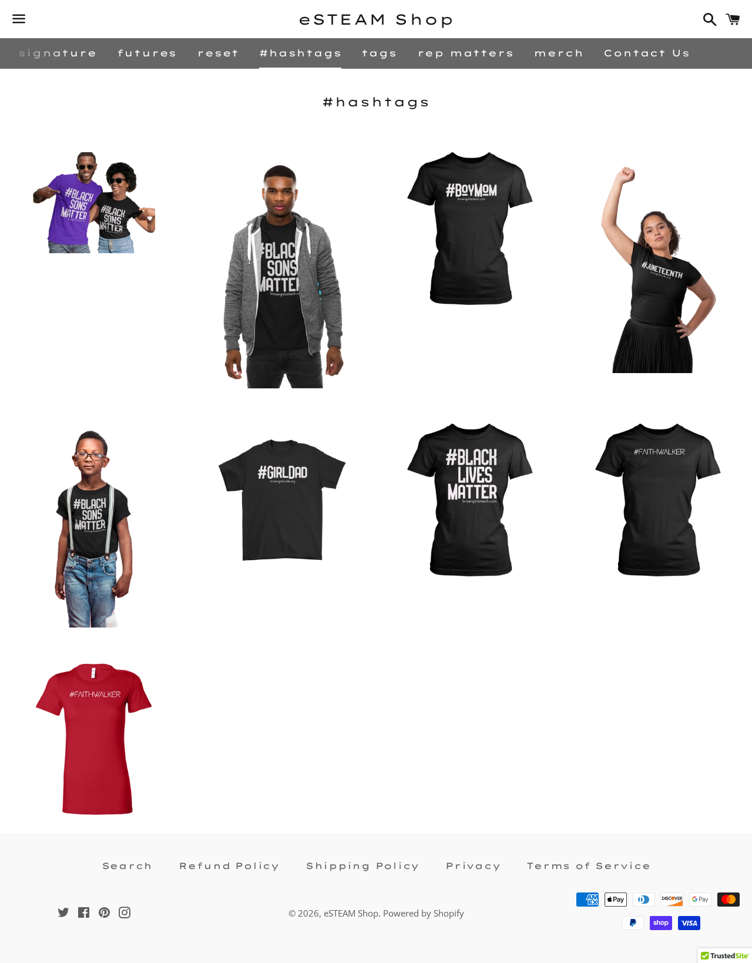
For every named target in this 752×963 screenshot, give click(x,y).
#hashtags (300, 53)
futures (147, 53)
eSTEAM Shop (376, 19)
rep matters (465, 53)
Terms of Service (588, 865)
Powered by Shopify (423, 913)
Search (127, 865)
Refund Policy (229, 865)
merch (558, 53)
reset (218, 53)
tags (379, 53)
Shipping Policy (362, 865)
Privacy (473, 865)
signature (57, 53)
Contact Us (646, 53)
